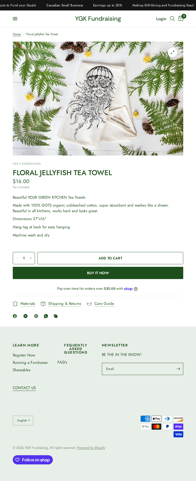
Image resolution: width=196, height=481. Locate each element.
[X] (26, 316)
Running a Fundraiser (30, 362)
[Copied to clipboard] (57, 316)
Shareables (21, 370)
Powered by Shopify (91, 447)
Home (17, 34)
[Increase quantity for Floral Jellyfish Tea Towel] (31, 258)
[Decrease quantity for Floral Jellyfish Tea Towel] (17, 258)
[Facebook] (16, 316)
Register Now (24, 355)
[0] (180, 18)
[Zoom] (172, 52)
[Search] (172, 18)
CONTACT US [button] (24, 388)
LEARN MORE (26, 345)
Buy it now (98, 272)
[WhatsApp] (47, 316)
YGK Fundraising (98, 19)
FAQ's (62, 362)
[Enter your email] (178, 369)
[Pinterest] (37, 316)
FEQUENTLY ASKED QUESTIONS (75, 348)
